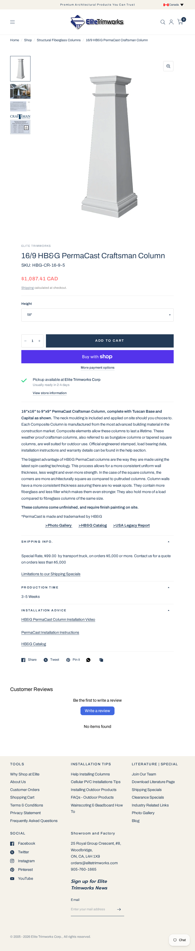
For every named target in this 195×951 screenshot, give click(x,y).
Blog (135, 821)
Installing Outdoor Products (94, 790)
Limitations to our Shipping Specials (50, 574)
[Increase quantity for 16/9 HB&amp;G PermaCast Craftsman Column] (39, 341)
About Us (18, 782)
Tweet (54, 659)
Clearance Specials (148, 797)
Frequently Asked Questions (34, 821)
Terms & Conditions (26, 805)
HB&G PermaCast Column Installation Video (58, 619)
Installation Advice (44, 610)
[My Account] (171, 22)
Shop (28, 40)
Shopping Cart (22, 797)
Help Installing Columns (90, 774)
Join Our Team (144, 774)
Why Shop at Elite (24, 774)
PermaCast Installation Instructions (50, 632)
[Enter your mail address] (119, 909)
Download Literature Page (153, 782)
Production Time (40, 587)
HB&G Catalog (33, 644)
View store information (50, 393)
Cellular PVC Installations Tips (96, 782)
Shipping (27, 288)
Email (75, 900)
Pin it (76, 659)
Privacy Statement (25, 813)
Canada (174, 4)
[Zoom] (168, 66)
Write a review (97, 711)
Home (14, 40)
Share (32, 659)
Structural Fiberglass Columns (59, 40)
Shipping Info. (37, 541)
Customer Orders (25, 790)
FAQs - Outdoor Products (92, 797)
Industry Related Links (150, 805)
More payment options (98, 367)
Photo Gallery (143, 813)
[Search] (163, 22)
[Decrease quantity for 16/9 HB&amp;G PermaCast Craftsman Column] (25, 341)
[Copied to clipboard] (102, 660)
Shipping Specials (147, 790)
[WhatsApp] (89, 660)
